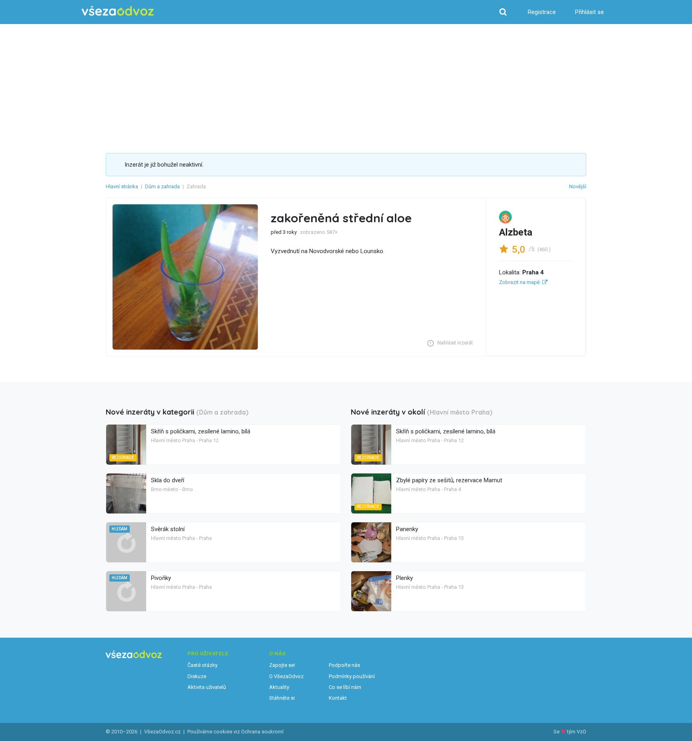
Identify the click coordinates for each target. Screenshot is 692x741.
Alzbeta (515, 232)
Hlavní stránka (122, 186)
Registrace (542, 12)
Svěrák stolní (168, 529)
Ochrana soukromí (262, 732)
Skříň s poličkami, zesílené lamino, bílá (200, 431)
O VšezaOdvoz (286, 676)
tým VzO (576, 732)
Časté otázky (202, 665)
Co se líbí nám (345, 687)
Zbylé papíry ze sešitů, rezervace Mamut (449, 480)
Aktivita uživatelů (206, 687)
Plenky (404, 578)
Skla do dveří (167, 480)
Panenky (407, 529)
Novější (577, 186)
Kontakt (338, 698)
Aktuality (279, 687)
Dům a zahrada (162, 186)
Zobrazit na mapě (519, 282)
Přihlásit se (589, 12)
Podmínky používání (352, 676)
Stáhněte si (282, 698)
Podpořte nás (344, 665)
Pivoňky (161, 578)
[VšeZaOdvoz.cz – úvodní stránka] (118, 11)
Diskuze (196, 676)
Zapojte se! (282, 665)
